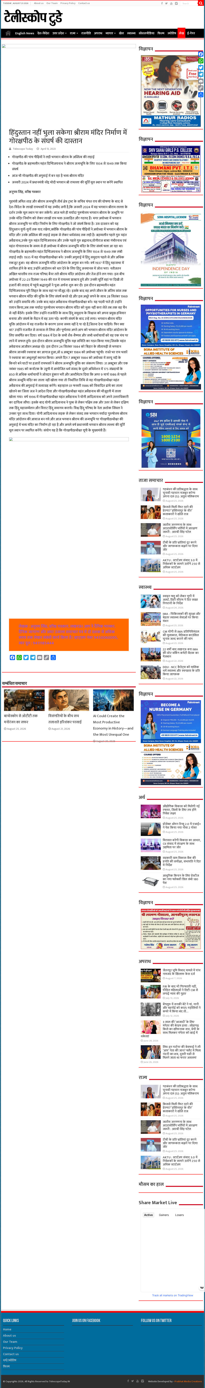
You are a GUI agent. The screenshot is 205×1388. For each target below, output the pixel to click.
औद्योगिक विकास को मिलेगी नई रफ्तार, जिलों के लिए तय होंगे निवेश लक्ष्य (181, 810)
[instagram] (176, 3)
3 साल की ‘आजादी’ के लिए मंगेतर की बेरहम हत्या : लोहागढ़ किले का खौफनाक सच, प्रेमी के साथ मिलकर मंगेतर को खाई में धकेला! (170, 1029)
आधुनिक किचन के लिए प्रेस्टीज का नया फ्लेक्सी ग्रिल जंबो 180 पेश (181, 879)
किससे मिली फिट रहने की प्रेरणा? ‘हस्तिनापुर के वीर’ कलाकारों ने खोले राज (178, 510)
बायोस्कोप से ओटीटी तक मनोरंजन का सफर (21, 719)
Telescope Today (23, 149)
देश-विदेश (43, 33)
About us (39, 3)
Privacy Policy (67, 3)
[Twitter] (166, 3)
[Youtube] (171, 3)
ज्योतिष (172, 33)
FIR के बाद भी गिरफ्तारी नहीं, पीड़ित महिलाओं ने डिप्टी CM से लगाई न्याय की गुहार (180, 990)
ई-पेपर (191, 33)
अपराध (98, 33)
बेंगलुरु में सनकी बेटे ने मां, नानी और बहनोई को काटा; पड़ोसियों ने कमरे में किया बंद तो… (182, 1008)
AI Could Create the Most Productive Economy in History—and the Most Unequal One (113, 725)
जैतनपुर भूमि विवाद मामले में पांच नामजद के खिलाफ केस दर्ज (182, 972)
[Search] (201, 3)
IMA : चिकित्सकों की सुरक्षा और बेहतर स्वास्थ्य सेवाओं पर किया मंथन (181, 617)
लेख (181, 33)
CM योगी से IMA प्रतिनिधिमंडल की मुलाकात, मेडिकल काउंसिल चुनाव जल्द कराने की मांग (181, 635)
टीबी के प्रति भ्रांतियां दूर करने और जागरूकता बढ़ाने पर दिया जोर (180, 546)
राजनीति (86, 33)
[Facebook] (162, 3)
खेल (121, 33)
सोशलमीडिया (146, 33)
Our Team (52, 3)
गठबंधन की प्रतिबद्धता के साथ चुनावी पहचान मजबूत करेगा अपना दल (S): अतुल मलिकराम (181, 493)
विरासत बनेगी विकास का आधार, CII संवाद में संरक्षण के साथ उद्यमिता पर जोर (182, 844)
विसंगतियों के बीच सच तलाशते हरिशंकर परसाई (65, 719)
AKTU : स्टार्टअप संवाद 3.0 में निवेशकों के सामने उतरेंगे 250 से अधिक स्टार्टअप (181, 564)
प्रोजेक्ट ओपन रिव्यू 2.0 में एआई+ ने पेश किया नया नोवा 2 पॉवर (182, 825)
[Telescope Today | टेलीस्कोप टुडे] (33, 16)
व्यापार (109, 33)
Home (8, 33)
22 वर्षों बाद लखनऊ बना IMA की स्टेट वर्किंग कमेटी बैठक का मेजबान (181, 653)
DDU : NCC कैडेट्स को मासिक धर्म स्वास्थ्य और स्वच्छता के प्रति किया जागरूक (181, 670)
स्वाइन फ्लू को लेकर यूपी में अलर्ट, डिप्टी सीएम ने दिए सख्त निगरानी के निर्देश (180, 600)
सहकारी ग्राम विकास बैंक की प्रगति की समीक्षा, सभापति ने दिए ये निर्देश (182, 861)
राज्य (72, 33)
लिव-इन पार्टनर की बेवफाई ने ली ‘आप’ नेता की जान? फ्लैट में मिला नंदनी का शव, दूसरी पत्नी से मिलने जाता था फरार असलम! (182, 1052)
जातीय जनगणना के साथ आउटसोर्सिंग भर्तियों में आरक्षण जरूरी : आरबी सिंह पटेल (180, 528)
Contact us (84, 3)
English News (24, 33)
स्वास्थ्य (131, 33)
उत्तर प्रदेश (58, 33)
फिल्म (161, 33)
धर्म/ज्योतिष (9, 1360)
